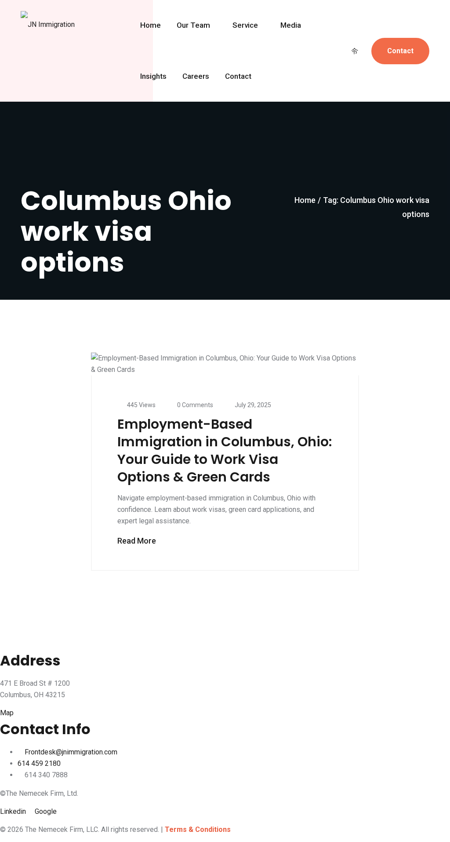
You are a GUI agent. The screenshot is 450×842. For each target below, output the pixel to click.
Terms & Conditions (198, 829)
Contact (238, 77)
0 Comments (195, 404)
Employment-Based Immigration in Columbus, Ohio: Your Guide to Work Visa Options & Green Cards (224, 450)
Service (245, 25)
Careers (195, 77)
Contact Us (400, 55)
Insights (153, 77)
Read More (137, 540)
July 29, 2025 (253, 404)
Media (290, 25)
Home (150, 25)
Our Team (193, 25)
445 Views (141, 404)
